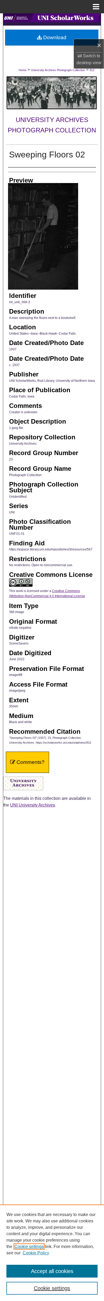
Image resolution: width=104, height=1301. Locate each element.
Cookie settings (29, 1246)
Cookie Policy (36, 1253)
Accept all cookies (52, 1271)
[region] (52, 1253)
